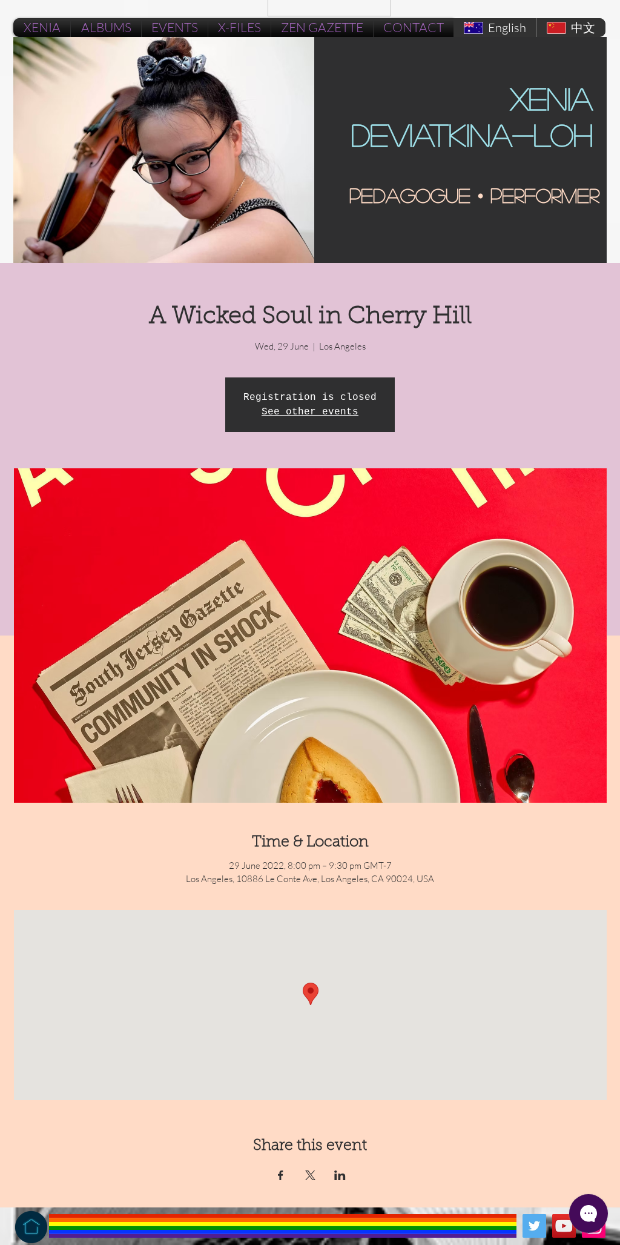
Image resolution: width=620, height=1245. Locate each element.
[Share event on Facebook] (280, 1175)
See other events (310, 412)
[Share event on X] (310, 1175)
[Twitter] (534, 1226)
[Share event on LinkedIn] (340, 1175)
